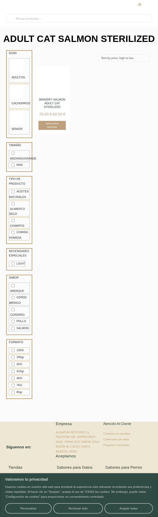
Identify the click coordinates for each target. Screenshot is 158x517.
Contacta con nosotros (116, 433)
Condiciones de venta (116, 439)
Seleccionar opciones (52, 125)
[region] (79, 495)
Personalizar (28, 508)
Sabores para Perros (123, 467)
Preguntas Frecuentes (116, 445)
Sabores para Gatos (75, 467)
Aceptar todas (129, 508)
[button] (148, 7)
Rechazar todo (78, 508)
